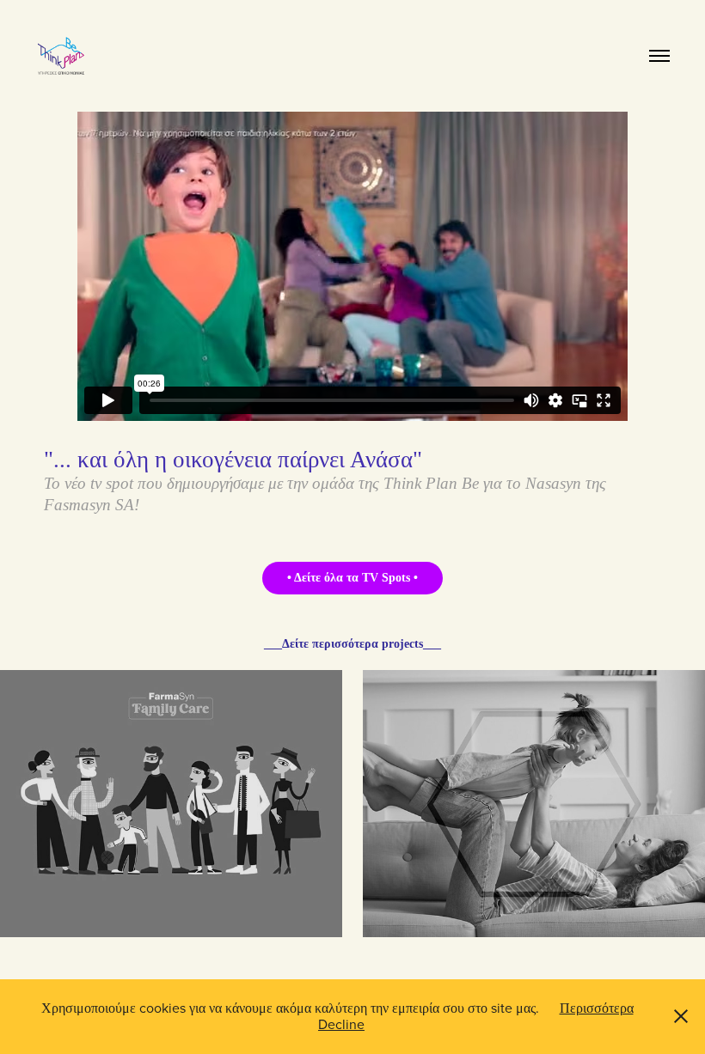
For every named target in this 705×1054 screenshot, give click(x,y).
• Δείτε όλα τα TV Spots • (352, 577)
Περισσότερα (597, 1007)
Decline (341, 1023)
